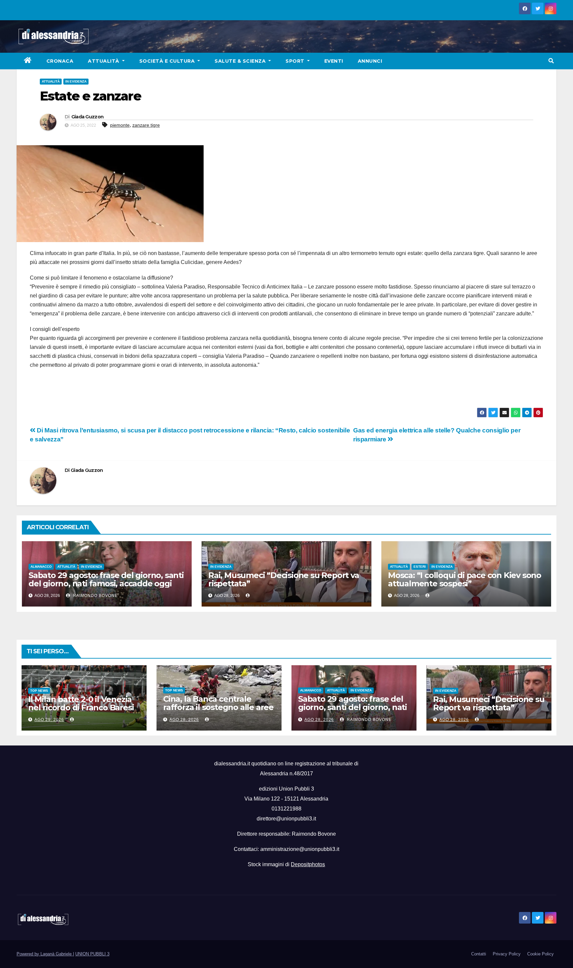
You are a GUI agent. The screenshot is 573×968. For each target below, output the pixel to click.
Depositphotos (308, 864)
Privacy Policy (507, 953)
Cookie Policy (540, 953)
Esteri (420, 566)
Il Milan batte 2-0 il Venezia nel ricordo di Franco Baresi (81, 703)
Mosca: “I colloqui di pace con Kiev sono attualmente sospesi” (464, 579)
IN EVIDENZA (76, 81)
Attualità (104, 61)
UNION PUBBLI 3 (92, 953)
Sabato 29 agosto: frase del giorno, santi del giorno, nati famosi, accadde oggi (106, 579)
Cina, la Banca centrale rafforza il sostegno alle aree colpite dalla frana (218, 707)
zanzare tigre (146, 125)
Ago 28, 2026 (184, 719)
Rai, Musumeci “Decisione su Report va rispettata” (283, 579)
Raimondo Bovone (95, 595)
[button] (551, 61)
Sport (296, 61)
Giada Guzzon (87, 117)
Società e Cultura (167, 61)
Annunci (370, 61)
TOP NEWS (39, 690)
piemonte (120, 125)
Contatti (478, 953)
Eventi (333, 61)
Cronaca (60, 61)
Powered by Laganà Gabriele (45, 953)
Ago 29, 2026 (49, 719)
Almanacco (41, 566)
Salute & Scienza (241, 61)
